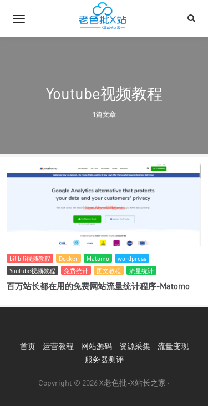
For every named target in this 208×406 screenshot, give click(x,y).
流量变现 (173, 346)
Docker (68, 258)
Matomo (98, 258)
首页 (27, 346)
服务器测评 (104, 359)
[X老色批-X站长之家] (104, 18)
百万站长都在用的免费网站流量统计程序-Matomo (98, 286)
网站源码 (96, 346)
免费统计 (76, 270)
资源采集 (134, 346)
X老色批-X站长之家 (132, 382)
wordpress (132, 258)
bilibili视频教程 (29, 258)
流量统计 (141, 270)
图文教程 (109, 270)
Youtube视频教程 (32, 270)
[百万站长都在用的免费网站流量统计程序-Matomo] (104, 208)
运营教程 (58, 346)
